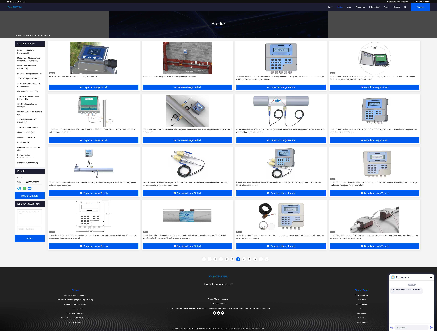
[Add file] (392, 327)
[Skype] (19, 188)
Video (349, 7)
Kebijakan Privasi (362, 322)
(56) (28, 85)
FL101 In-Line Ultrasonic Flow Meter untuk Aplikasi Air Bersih (74, 76)
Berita (362, 309)
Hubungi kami (374, 7)
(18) (28, 97)
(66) (25, 51)
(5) (27, 163)
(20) (23, 142)
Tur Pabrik (362, 300)
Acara (386, 7)
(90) (28, 79)
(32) (28, 59)
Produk (340, 7)
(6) (25, 156)
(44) (27, 105)
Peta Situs (362, 318)
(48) (26, 67)
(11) (29, 148)
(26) (26, 137)
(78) (29, 113)
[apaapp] (24, 188)
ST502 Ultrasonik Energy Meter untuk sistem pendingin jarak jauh (169, 76)
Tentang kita (360, 7)
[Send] (431, 327)
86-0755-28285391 (422, 2)
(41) (25, 132)
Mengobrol (420, 7)
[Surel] (29, 188)
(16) (27, 127)
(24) (27, 91)
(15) (27, 121)
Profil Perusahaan (361, 295)
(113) (29, 74)
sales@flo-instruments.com (399, 2)
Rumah (330, 7)
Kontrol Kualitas (361, 304)
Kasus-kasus (361, 313)
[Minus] (431, 277)
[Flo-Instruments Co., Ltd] (14, 7)
